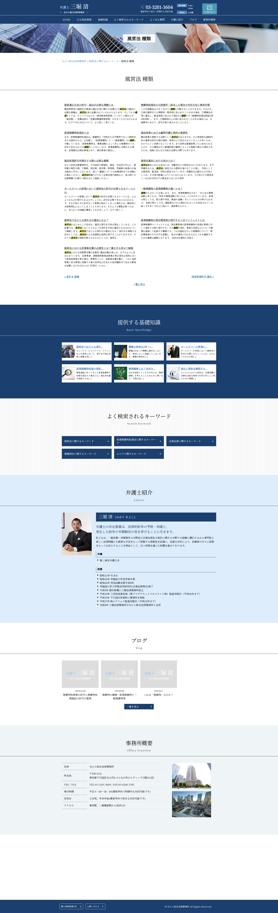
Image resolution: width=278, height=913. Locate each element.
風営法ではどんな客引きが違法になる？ (86, 220)
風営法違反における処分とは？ (158, 160)
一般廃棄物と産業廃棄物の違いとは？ (162, 188)
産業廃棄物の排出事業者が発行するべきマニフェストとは (173, 220)
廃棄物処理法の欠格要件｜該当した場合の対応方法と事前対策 (175, 105)
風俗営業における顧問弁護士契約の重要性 (164, 132)
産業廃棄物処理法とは (76, 132)
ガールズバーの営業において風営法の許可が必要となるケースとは (99, 190)
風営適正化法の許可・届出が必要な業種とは (89, 105)
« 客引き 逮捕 (71, 276)
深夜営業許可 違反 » (203, 276)
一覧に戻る (139, 284)
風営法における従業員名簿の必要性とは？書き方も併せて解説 (98, 248)
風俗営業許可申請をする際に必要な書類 (86, 160)
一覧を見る (133, 706)
